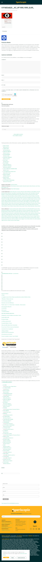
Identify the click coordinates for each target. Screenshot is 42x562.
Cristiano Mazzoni (7, 417)
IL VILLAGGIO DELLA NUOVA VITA (9, 171)
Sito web (3, 85)
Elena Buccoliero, (4, 544)
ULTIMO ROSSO (6, 456)
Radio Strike (32, 204)
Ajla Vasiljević (37, 218)
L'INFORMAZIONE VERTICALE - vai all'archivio (10, 273)
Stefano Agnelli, (36, 555)
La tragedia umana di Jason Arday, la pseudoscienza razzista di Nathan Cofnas (16, 297)
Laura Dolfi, (36, 547)
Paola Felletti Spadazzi (15, 188)
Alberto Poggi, (18, 539)
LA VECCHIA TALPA (6, 427)
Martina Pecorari (30, 215)
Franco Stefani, (4, 546)
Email (3, 80)
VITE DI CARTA (6, 462)
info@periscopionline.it (6, 530)
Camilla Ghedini (16, 213)
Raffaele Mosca (11, 215)
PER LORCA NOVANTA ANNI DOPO (8, 313)
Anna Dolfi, (26, 540)
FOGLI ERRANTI (6, 410)
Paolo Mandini (22, 214)
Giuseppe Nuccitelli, (19, 547)
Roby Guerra (6, 147)
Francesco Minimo (20, 201)
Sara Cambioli (20, 194)
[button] (2, 2)
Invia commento (6, 99)
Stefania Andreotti (22, 208)
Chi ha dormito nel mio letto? (7, 334)
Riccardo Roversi (28, 217)
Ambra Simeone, (36, 539)
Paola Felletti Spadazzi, (6, 536)
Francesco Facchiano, (18, 545)
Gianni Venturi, (17, 546)
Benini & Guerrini (25, 193)
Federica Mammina (16, 214)
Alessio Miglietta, (31, 539)
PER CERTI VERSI (6, 439)
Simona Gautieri (10, 213)
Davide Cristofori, (27, 543)
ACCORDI (5, 385)
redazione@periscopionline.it (7, 523)
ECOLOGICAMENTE (6, 154)
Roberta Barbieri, (33, 552)
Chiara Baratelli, (19, 542)
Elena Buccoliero (7, 397)
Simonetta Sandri (26, 185)
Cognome (4, 491)
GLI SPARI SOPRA (6, 416)
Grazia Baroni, (25, 547)
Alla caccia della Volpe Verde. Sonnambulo (9, 325)
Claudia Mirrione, (30, 542)
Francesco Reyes (15, 204)
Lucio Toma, (4, 549)
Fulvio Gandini (4, 213)
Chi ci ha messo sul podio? (6, 300)
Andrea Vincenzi (11, 220)
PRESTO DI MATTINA (7, 442)
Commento (4, 59)
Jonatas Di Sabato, (31, 195)
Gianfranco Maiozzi (34, 213)
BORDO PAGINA (6, 145)
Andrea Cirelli (6, 155)
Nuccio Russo (33, 217)
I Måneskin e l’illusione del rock (7, 298)
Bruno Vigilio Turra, (36, 535)
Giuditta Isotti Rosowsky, (6, 547)
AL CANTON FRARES (6, 387)
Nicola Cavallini (9, 415)
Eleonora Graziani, (19, 536)
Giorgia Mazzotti (8, 201)
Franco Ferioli (16, 197)
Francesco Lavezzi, (26, 545)
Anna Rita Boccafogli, (5, 541)
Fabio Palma (36, 201)
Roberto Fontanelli (14, 211)
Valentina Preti (9, 217)
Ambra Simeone (32, 185)
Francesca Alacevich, (5, 545)
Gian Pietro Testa (7, 173)
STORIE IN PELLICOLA (7, 447)
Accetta (6, 557)
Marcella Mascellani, (14, 549)
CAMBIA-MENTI (6, 148)
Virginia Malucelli (9, 214)
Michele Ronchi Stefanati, (36, 550)
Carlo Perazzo (16, 203)
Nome (3, 75)
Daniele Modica (35, 214)
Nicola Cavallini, (20, 185)
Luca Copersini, (34, 548)
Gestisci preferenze (21, 557)
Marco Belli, (25, 549)
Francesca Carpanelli (26, 210)
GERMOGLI (5, 413)
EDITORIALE (5, 402)
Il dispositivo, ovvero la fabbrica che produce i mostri (11, 315)
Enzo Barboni (7, 210)
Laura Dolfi (4, 197)
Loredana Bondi (8, 194)
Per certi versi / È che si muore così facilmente (10, 327)
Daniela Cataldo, (21, 543)
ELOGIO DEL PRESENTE (7, 157)
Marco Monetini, (30, 549)
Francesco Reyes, (32, 545)
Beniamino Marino (17, 200)
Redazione (9, 204)
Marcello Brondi (14, 194)
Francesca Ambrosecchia (13, 208)
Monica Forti (36, 211)
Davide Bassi (19, 193)
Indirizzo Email (5, 483)
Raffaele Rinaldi (21, 204)
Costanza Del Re (25, 195)
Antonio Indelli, (15, 541)
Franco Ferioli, (37, 545)
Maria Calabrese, (36, 549)
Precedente (5, 31)
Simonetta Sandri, (13, 536)
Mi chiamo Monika (5, 319)
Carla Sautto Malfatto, (29, 541)
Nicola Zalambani (31, 205)
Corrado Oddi (31, 201)
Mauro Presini (37, 203)
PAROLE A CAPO (6, 436)
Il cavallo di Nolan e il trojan (7, 323)
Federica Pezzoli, (28, 544)
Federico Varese (13, 205)
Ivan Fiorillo (31, 211)
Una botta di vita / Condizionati (7, 328)
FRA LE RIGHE (5, 163)
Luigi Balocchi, (8, 549)
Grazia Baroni (14, 193)
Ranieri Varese (19, 205)
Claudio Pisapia (4, 204)
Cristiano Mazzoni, (15, 543)
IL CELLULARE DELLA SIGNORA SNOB (10, 168)
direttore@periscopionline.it (7, 527)
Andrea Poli (4, 217)
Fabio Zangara (16, 220)
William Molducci (7, 175)
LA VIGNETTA (5, 430)
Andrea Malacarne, (10, 540)
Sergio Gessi (6, 161)
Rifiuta (12, 557)
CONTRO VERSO (6, 396)
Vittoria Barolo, (14, 185)
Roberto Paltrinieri (5, 203)
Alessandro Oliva (17, 215)
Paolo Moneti (13, 201)
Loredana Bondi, (20, 548)
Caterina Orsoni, (8, 542)
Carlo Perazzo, (35, 541)
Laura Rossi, (4, 548)
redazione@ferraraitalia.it (18, 134)
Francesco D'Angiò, (12, 545)
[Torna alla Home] (21, 2)
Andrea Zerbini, (21, 540)
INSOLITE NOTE (6, 177)
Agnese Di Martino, (13, 539)
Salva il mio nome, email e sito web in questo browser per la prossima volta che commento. (20, 90)
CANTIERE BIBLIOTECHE (7, 393)
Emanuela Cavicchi (31, 194)
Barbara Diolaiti (8, 211)
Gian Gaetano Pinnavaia (30, 203)
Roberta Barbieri (8, 193)
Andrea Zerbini (37, 205)
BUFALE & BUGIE (6, 390)
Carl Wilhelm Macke (10, 200)
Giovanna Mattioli (7, 167)
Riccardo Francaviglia (5, 198)
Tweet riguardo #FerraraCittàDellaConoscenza (10, 503)
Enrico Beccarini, (16, 544)
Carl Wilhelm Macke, (22, 541)
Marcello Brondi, (20, 549)
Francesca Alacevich (21, 191)
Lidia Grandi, (15, 548)
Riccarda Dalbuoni (7, 164)
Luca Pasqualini (24, 215)
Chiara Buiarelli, (24, 542)
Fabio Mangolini (33, 200)
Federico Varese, (34, 544)
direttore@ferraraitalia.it (7, 382)
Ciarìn (6, 195)
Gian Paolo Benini (32, 193)
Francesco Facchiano (10, 197)
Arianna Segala (21, 218)
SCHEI (4, 445)
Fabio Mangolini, (22, 544)
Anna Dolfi (37, 195)
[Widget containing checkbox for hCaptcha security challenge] (9, 95)
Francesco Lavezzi (36, 198)
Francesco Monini (7, 10)
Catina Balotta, (13, 542)
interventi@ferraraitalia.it (17, 135)
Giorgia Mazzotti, (23, 546)
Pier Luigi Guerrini (24, 198)
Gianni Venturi (6, 153)
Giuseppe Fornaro (30, 197)
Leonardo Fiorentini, (9, 548)
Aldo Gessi (21, 211)
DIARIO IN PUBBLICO (7, 151)
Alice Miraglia (26, 201)
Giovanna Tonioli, (29, 546)
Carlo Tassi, (4, 542)
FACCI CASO (5, 160)
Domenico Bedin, (33, 543)
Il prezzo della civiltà (5, 317)
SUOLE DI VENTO (6, 450)
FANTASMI (5, 407)
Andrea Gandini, (4, 540)
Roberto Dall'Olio (18, 195)
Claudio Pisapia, (36, 542)
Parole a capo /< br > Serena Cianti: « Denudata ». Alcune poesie (13, 304)
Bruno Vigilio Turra (5, 187)
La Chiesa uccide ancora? (6, 321)
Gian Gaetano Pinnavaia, (11, 546)
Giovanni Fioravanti (7, 181)
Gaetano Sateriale (7, 218)
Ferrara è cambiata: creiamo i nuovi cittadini (10, 336)
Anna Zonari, (11, 541)
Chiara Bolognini (13, 210)
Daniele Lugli (4, 200)
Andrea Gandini (13, 198)
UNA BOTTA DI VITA (6, 459)
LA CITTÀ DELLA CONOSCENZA (8, 180)
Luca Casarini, (29, 548)
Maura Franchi (6, 158)
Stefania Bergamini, (30, 555)
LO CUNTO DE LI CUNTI (7, 433)
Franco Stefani (27, 218)
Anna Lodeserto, (31, 540)
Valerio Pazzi (11, 203)
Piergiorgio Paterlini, (33, 551)
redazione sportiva (11, 455)
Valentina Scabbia (14, 218)
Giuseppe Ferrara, (13, 547)
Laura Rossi (27, 204)
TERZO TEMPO (5, 453)
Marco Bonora (19, 210)
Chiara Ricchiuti (21, 217)
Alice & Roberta (28, 191)
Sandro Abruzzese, (34, 554)
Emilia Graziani (25, 211)
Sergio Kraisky (30, 198)
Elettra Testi (6, 170)
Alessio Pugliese (15, 217)
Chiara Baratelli (7, 150)
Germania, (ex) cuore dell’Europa (8, 302)
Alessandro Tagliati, (24, 539)
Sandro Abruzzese (13, 191)
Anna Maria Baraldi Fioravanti (31, 208)
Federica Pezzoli (22, 203)
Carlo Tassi (38, 185)
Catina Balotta (34, 191)
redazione (9, 452)
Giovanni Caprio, (35, 546)
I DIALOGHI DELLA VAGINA (8, 419)
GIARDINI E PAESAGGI (7, 165)
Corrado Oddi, (4, 543)
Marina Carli (25, 194)
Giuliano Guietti (27, 213)
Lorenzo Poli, (25, 548)
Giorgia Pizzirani (37, 215)
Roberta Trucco (7, 205)
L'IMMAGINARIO (6, 422)
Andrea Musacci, (16, 540)
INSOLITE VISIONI (6, 174)
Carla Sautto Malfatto (25, 200)
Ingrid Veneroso (4, 220)
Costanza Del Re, (9, 543)
